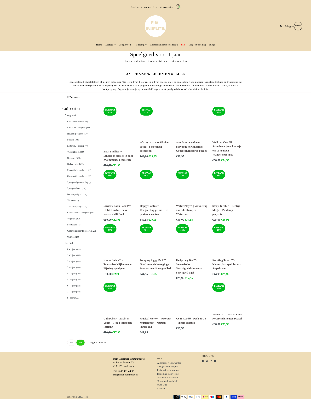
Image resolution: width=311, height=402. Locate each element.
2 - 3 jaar (74, 261)
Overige (73, 237)
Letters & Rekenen (77, 146)
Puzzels (73, 140)
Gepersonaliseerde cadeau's (164, 44)
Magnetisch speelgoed (79, 170)
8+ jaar (73, 298)
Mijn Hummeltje (81, 397)
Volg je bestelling (197, 44)
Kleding (140, 44)
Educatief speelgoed (78, 127)
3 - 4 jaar (74, 267)
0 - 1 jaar (74, 249)
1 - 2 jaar (74, 255)
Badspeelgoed (75, 164)
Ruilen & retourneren (168, 370)
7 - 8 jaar (74, 291)
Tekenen (73, 200)
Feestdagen (74, 224)
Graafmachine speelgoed (80, 212)
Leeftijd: (69, 243)
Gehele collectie (77, 121)
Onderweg (74, 158)
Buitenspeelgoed (77, 194)
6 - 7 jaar (74, 286)
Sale (183, 44)
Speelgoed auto (76, 188)
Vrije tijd (73, 219)
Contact (161, 388)
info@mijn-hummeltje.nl (125, 374)
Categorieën (125, 44)
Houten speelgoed (77, 134)
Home (99, 44)
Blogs (212, 44)
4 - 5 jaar (74, 273)
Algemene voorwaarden (169, 363)
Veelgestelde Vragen (167, 366)
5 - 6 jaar (74, 279)
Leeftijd (109, 44)
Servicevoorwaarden (167, 377)
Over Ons (162, 384)
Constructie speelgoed (79, 176)
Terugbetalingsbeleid (167, 381)
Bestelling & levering (168, 374)
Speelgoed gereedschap (79, 182)
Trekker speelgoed (77, 206)
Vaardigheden (75, 152)
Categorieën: (71, 115)
